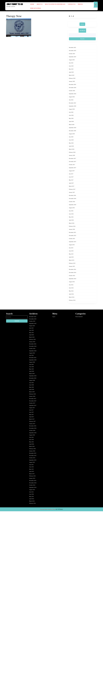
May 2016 (71, 217)
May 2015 (71, 254)
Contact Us (71, 4)
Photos (80, 4)
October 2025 (72, 53)
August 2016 (72, 207)
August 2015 (72, 244)
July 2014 (71, 284)
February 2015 (72, 263)
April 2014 (71, 294)
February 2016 (72, 226)
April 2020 (71, 121)
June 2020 (71, 115)
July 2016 (71, 210)
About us (39, 4)
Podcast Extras (35, 8)
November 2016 (72, 198)
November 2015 (72, 235)
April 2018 (71, 146)
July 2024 (71, 99)
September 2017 (72, 167)
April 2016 (71, 220)
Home (32, 4)
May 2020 (71, 118)
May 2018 (71, 143)
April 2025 (71, 72)
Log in (53, 316)
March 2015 (71, 260)
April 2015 (71, 257)
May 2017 (71, 180)
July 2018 (71, 136)
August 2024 (72, 96)
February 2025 (72, 78)
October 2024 (72, 90)
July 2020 (71, 112)
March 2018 (71, 149)
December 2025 (72, 47)
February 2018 (72, 152)
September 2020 (72, 106)
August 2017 (72, 170)
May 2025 (71, 69)
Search (82, 30)
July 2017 (71, 173)
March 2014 (71, 297)
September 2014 (72, 278)
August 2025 (72, 59)
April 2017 (71, 183)
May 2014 (71, 291)
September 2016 (72, 204)
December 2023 (72, 103)
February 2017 (72, 189)
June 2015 (71, 250)
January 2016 (72, 229)
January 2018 (72, 155)
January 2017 (72, 192)
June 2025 (71, 66)
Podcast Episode (79, 316)
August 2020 (72, 109)
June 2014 (71, 287)
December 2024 (72, 84)
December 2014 (72, 269)
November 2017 (72, 161)
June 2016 (71, 213)
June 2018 (71, 140)
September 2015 (72, 241)
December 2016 (72, 195)
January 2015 (72, 266)
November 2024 (72, 87)
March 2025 (71, 75)
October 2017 (72, 164)
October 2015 (72, 238)
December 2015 (72, 232)
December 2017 (72, 158)
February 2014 (72, 300)
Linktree (82, 24)
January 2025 (72, 81)
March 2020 (71, 124)
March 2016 (71, 223)
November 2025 (72, 50)
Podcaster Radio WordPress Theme (47, 509)
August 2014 (72, 281)
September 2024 (72, 93)
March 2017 (71, 186)
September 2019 (72, 127)
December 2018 (72, 130)
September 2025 (72, 56)
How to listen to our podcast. (55, 4)
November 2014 (72, 272)
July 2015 (71, 247)
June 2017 (71, 176)
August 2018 (72, 133)
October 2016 (72, 201)
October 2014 (72, 275)
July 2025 (71, 62)
